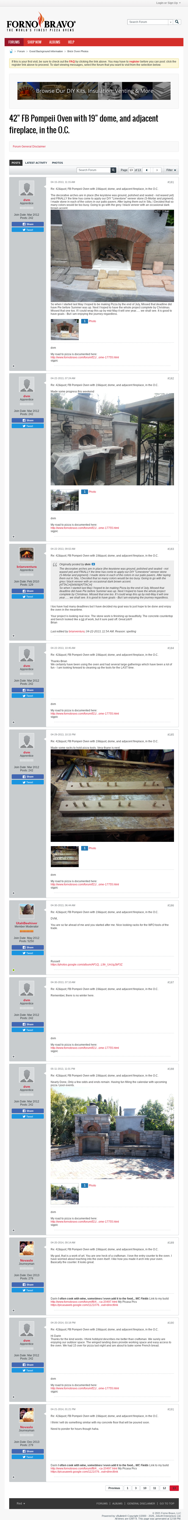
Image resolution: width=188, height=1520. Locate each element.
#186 (171, 905)
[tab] (16, 163)
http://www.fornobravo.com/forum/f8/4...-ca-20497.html (84, 1301)
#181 (171, 182)
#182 (171, 378)
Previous (114, 1488)
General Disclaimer (141, 1503)
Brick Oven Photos (77, 51)
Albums (54, 42)
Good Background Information (46, 51)
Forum (21, 51)
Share (29, 224)
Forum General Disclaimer (29, 146)
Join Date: (20, 214)
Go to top (167, 1503)
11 (154, 1488)
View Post (93, 564)
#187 (171, 982)
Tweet (29, 229)
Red (20, 1503)
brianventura (27, 566)
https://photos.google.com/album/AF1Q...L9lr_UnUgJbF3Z (86, 964)
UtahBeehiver (26, 923)
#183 (171, 549)
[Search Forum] (177, 22)
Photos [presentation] (57, 162)
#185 (171, 734)
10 (145, 1488)
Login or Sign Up (167, 3)
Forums (14, 42)
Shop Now (34, 42)
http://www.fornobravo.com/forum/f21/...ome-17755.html (85, 357)
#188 (171, 1069)
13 (174, 1488)
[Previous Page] (146, 170)
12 (164, 1488)
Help (71, 42)
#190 (171, 1322)
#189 (171, 1242)
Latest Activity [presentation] (36, 162)
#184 (171, 648)
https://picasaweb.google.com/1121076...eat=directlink (84, 1305)
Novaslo (26, 1260)
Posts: (24, 218)
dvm (26, 200)
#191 (171, 1409)
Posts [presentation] (16, 162)
